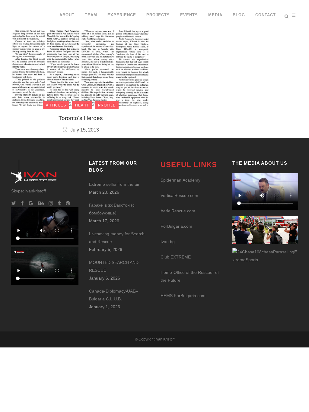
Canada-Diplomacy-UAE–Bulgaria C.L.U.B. (113, 295)
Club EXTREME (176, 257)
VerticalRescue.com (179, 195)
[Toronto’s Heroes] (80, 52)
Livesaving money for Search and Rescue (117, 237)
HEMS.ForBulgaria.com (183, 295)
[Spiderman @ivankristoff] (265, 255)
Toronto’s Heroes (81, 118)
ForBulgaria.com (176, 226)
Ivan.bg (168, 241)
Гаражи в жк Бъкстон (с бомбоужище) (112, 209)
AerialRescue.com (178, 210)
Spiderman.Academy (180, 180)
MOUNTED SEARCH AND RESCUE (114, 266)
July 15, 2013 (84, 129)
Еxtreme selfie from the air (114, 184)
